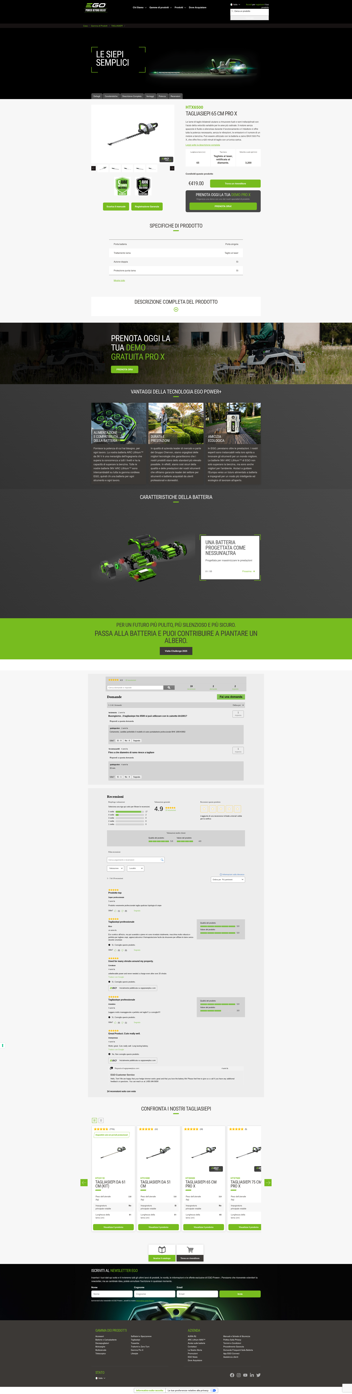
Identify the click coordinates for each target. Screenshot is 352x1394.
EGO (96, 7)
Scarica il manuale (116, 206)
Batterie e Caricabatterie (106, 1339)
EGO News (192, 1356)
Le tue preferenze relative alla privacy (188, 1390)
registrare (260, 4)
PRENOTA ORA (124, 369)
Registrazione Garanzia (147, 206)
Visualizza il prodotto (103, 1227)
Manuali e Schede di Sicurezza (236, 1336)
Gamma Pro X (137, 1350)
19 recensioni (131, 680)
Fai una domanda (231, 696)
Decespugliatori (102, 1343)
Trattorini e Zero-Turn (140, 1346)
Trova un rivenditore (235, 183)
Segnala (136, 741)
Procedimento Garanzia (233, 1346)
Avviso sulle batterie (196, 1343)
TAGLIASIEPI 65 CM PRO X (145, 1184)
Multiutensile (100, 1350)
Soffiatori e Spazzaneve (141, 1336)
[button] (238, 714)
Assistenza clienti (230, 1356)
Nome (94, 1287)
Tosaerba (135, 1343)
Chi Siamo (138, 7)
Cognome (139, 1287)
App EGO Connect (231, 1353)
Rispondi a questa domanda (122, 721)
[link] (113, 680)
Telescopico (100, 1353)
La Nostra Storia (195, 1350)
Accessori (99, 1336)
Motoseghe (100, 1346)
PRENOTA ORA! (223, 206)
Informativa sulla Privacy (145, 1300)
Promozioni (193, 1353)
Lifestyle (134, 1353)
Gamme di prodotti (159, 7)
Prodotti (179, 7)
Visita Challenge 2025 (176, 650)
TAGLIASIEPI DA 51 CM (100, 1184)
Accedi (249, 4)
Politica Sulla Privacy (232, 1339)
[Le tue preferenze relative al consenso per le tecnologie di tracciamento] (2, 1045)
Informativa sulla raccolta (149, 1390)
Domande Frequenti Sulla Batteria (238, 1350)
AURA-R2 (192, 1336)
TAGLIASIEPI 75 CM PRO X (190, 1184)
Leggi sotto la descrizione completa (203, 144)
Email (179, 1287)
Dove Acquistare (197, 7)
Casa (85, 25)
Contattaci (192, 1346)
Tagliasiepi (135, 1339)
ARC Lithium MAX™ (196, 1339)
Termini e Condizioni (232, 1343)
